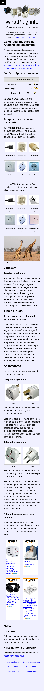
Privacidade (31, 667)
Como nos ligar (13, 672)
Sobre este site (13, 662)
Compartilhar (31, 672)
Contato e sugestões (31, 662)
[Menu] (3, 2)
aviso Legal (13, 667)
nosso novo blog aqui (14, 656)
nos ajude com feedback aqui (24, 37)
